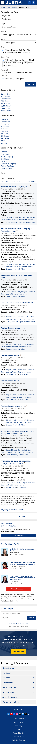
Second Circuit (6, 94)
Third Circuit (5, 96)
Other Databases (9, 697)
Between (18, 60)
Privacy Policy (18, 736)
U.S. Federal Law (9, 687)
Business (6, 678)
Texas (3, 141)
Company (18, 726)
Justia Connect (18, 719)
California (4, 119)
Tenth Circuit (6, 111)
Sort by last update (29, 181)
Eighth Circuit (6, 106)
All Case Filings (10, 50)
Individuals (6, 673)
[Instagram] (17, 714)
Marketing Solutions (10, 702)
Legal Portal (18, 722)
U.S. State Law (8, 692)
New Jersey (5, 131)
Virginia (4, 143)
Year (9, 62)
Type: (3, 39)
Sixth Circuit (5, 103)
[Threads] (20, 714)
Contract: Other (19, 269)
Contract (4, 152)
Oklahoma (5, 136)
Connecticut (5, 122)
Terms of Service (18, 733)
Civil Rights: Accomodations (25, 322)
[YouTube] (11, 714)
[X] (25, 714)
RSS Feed (5, 181)
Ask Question (18, 536)
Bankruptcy (5, 161)
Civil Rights (5, 159)
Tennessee (5, 138)
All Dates (8, 60)
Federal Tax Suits (7, 166)
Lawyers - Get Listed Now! (18, 624)
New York (4, 133)
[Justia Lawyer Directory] (28, 714)
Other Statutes (6, 168)
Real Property (6, 154)
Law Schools (7, 682)
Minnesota (5, 124)
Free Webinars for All (10, 544)
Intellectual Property (8, 164)
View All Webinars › (18, 589)
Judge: (3, 23)
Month (31, 60)
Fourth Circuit (6, 99)
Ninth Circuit (5, 108)
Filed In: (4, 31)
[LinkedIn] (8, 714)
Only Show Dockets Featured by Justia (18, 72)
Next (24, 516)
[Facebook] (14, 714)
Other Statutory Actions (27, 222)
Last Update (19, 79)
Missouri (4, 129)
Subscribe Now (18, 652)
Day (23, 60)
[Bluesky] (23, 714)
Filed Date (8, 79)
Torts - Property (7, 156)
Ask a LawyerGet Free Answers (8, 524)
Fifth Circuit (5, 101)
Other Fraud (23, 374)
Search (30, 84)
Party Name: (5, 16)
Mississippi (5, 126)
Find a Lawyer (7, 609)
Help (18, 729)
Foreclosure (21, 487)
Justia (21, 709)
